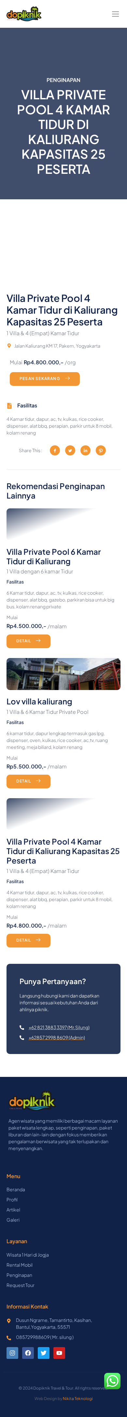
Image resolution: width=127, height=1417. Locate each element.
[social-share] (55, 450)
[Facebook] (28, 1353)
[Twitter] (43, 1353)
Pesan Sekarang (40, 378)
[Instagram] (12, 1353)
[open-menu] (115, 14)
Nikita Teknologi (78, 1398)
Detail (23, 640)
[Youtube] (59, 1353)
